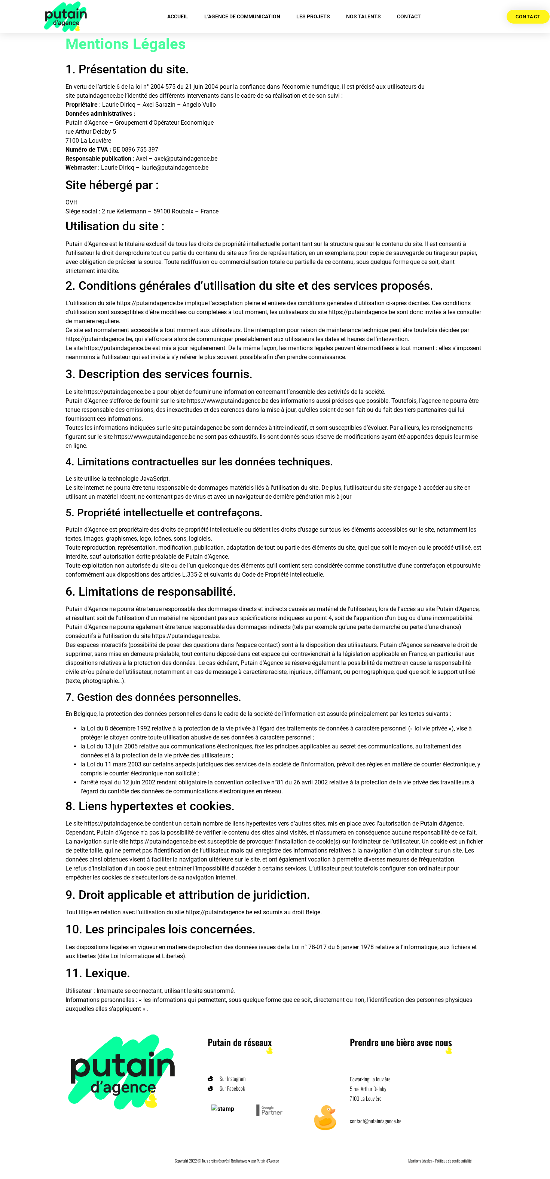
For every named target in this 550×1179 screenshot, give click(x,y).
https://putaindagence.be (151, 303)
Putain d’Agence (268, 1161)
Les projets (313, 16)
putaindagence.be (99, 95)
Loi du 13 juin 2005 (112, 746)
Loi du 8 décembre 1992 (118, 728)
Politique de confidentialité (453, 1161)
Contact (409, 16)
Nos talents (363, 16)
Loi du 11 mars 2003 (114, 764)
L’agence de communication (242, 16)
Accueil (177, 16)
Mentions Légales (420, 1161)
